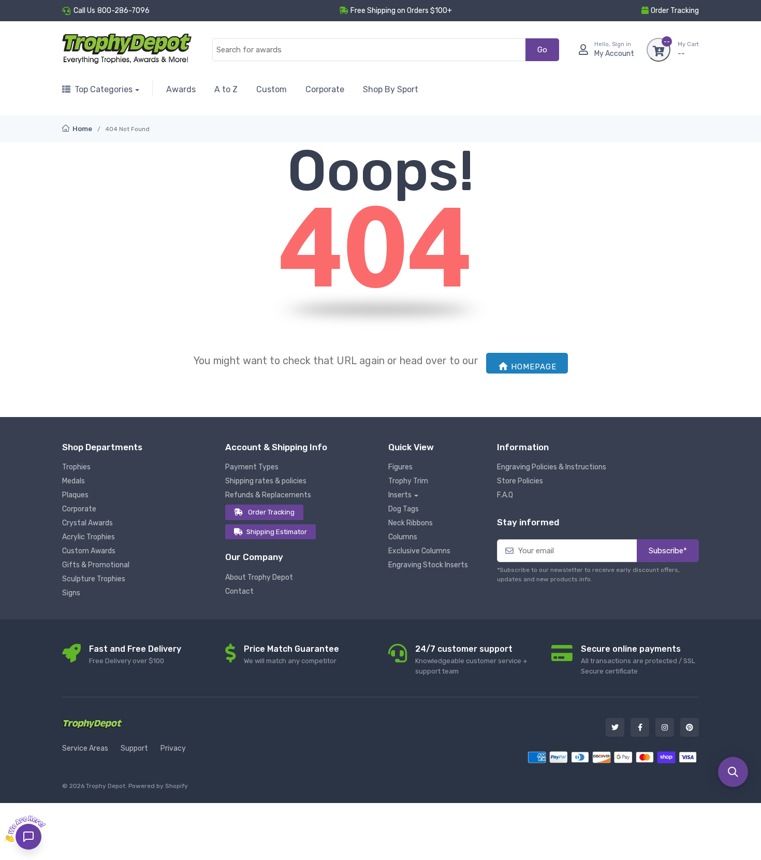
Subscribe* (668, 550)
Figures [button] (400, 467)
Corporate (324, 89)
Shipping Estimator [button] (276, 532)
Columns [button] (402, 537)
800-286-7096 (123, 10)
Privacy (173, 748)
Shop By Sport (390, 89)
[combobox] (369, 50)
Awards (181, 89)
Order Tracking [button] (675, 10)
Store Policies (520, 481)
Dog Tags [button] (403, 509)
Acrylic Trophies (88, 537)
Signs (71, 593)
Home (81, 129)
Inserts (400, 495)
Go (542, 49)
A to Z (226, 89)
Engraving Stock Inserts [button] (428, 565)
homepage (534, 366)
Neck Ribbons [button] (410, 523)
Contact (239, 591)
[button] (733, 772)
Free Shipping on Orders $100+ (401, 10)
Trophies (76, 467)
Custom (271, 89)
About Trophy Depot (259, 577)
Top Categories (104, 89)
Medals (73, 481)
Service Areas (85, 748)
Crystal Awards (87, 523)
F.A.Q (505, 495)
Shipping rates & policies (265, 481)
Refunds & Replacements (268, 495)
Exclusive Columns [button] (419, 551)
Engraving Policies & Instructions (551, 467)
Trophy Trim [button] (408, 481)
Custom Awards (88, 551)
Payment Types (252, 467)
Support (134, 748)
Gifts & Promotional (95, 565)
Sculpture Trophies (93, 579)
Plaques (75, 495)
